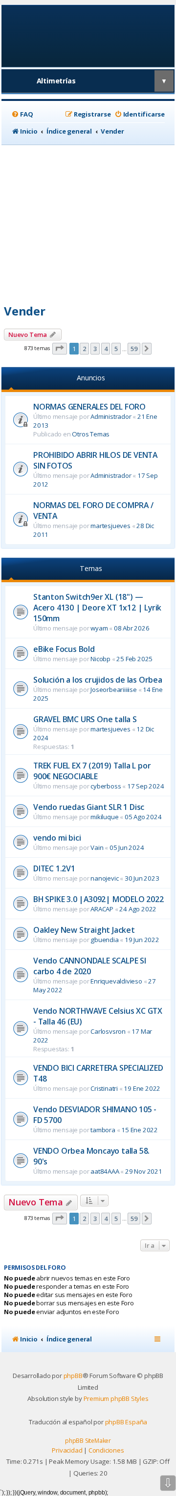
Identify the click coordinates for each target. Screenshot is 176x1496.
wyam (99, 628)
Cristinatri (104, 1088)
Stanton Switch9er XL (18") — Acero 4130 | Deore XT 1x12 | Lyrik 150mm (97, 607)
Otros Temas (91, 434)
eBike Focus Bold (64, 649)
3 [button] (95, 348)
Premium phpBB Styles (116, 1398)
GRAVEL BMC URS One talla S (85, 719)
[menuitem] (22, 114)
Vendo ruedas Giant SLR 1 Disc (88, 807)
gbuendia (104, 939)
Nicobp (100, 658)
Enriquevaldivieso (116, 981)
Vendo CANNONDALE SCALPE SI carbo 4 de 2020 (89, 966)
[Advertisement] (88, 221)
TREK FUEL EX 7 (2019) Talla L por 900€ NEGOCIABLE (92, 771)
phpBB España (126, 1421)
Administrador (110, 416)
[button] (59, 348)
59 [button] (134, 348)
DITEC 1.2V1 (54, 868)
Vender (24, 311)
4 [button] (106, 348)
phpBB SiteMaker (88, 1441)
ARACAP (101, 909)
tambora (102, 1129)
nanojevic (104, 878)
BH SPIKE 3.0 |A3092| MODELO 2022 (98, 899)
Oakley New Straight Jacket (84, 930)
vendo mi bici (57, 837)
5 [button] (116, 348)
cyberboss (105, 786)
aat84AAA (104, 1171)
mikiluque (104, 816)
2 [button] (84, 348)
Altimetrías (56, 80)
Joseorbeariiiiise (113, 689)
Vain (96, 847)
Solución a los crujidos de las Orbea (97, 679)
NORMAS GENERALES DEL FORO (89, 406)
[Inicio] (88, 35)
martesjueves (110, 525)
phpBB (73, 1375)
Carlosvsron (108, 1031)
